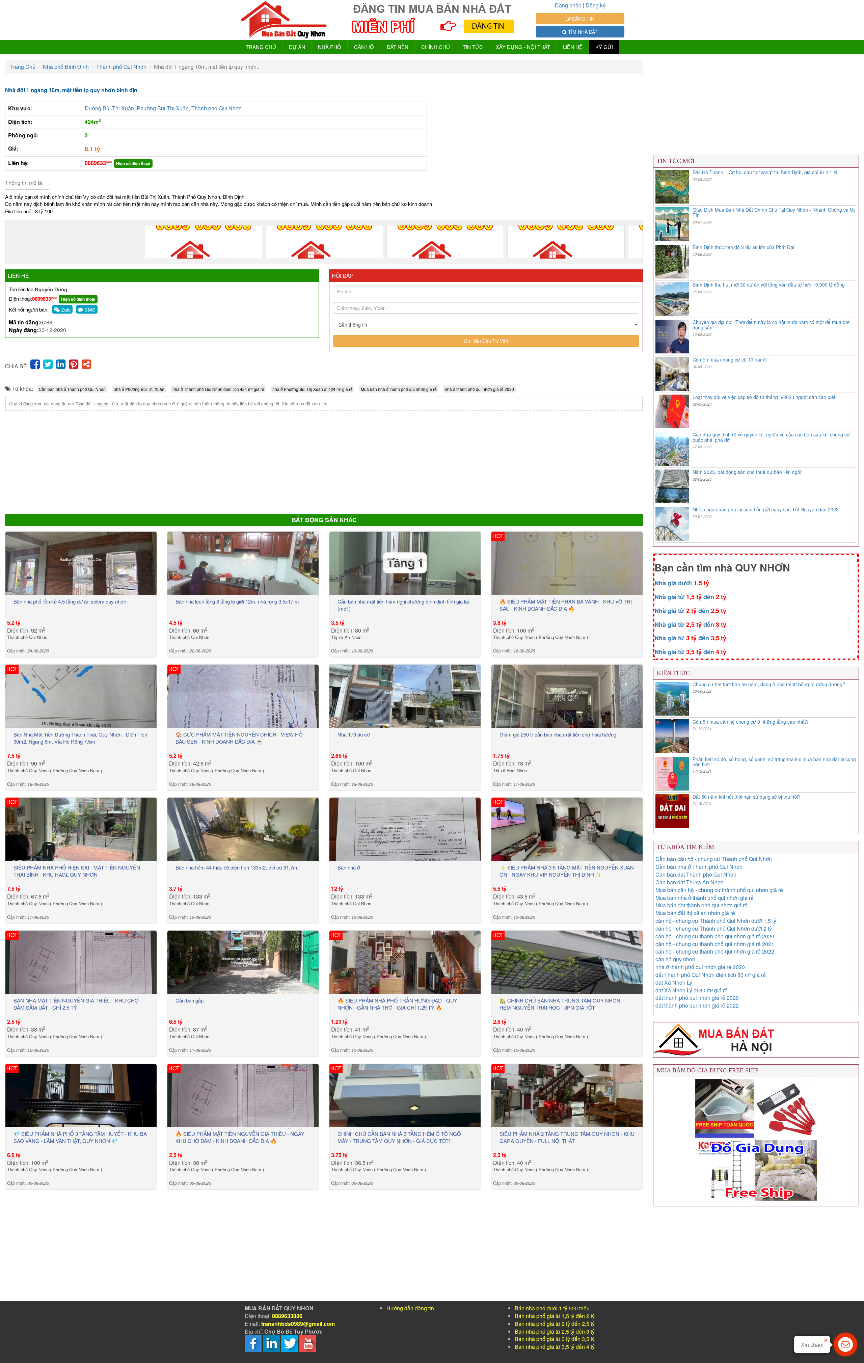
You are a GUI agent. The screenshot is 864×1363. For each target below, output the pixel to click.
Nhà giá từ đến (690, 596)
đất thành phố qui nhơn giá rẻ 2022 (697, 1005)
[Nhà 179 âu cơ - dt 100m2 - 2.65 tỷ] (405, 695)
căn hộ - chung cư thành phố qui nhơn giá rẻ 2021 (714, 944)
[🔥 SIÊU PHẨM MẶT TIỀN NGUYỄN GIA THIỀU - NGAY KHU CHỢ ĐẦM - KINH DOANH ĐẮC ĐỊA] (243, 1094)
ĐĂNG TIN (582, 18)
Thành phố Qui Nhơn (216, 108)
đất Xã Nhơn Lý (673, 982)
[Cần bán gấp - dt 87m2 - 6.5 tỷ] (243, 961)
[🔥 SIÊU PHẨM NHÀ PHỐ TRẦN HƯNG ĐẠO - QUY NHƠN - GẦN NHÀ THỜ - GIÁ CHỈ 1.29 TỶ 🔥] (405, 961)
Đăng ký (595, 5)
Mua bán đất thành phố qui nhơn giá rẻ (701, 905)
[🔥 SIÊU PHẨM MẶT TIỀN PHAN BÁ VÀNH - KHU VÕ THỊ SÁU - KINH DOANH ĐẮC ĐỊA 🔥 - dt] (567, 562)
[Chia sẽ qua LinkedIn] (60, 363)
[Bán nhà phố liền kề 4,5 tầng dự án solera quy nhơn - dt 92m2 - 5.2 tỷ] (81, 562)
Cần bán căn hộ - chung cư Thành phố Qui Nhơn (713, 859)
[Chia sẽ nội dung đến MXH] (86, 363)
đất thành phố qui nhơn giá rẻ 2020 (697, 997)
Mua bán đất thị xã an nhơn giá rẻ (695, 913)
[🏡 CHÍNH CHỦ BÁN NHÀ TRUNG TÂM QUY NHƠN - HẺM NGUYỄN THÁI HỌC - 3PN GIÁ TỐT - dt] (567, 961)
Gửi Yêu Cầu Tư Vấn (486, 341)
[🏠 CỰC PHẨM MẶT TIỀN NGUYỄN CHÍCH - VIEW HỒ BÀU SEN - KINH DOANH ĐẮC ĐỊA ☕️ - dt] (243, 695)
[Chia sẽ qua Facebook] (35, 363)
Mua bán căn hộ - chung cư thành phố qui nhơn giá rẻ (719, 890)
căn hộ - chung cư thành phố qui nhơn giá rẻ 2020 (714, 936)
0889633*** (98, 163)
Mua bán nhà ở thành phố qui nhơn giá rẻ (399, 389)
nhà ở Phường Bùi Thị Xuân (139, 389)
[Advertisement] (207, 462)
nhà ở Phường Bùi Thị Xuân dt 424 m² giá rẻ (312, 389)
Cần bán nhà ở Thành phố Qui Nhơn (72, 389)
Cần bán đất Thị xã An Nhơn (689, 882)
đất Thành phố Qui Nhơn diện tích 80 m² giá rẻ (710, 975)
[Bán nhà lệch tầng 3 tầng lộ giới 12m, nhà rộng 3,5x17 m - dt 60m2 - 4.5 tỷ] (243, 562)
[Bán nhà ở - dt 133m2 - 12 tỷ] (405, 828)
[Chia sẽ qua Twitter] (48, 363)
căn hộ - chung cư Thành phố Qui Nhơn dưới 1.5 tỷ (715, 921)
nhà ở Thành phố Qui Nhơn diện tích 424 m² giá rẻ (218, 389)
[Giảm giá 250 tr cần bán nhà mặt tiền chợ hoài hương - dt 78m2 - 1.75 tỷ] (567, 695)
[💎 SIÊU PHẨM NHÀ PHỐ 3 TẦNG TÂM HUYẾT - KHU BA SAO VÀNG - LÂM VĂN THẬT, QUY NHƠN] (81, 1094)
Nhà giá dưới (681, 583)
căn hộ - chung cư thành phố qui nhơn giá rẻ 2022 (714, 951)
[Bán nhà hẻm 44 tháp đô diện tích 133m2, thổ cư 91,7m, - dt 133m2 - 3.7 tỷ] (243, 828)
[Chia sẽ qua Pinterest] (73, 363)
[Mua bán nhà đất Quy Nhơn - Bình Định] (284, 20)
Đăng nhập (568, 5)
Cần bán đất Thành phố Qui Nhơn (695, 874)
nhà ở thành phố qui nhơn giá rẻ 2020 (479, 389)
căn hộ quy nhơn (675, 959)
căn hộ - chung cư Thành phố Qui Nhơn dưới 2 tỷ (713, 928)
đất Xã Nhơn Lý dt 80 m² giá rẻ (691, 990)
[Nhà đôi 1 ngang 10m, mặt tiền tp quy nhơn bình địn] (203, 242)
